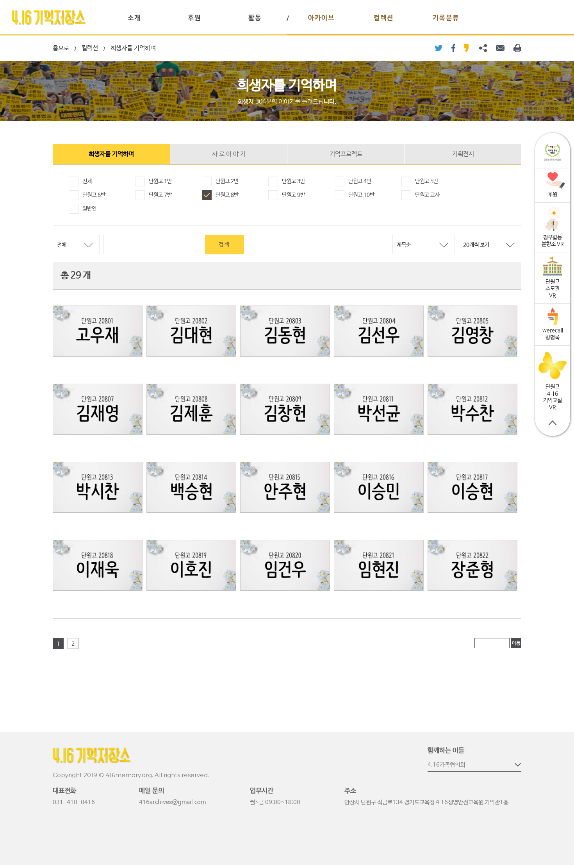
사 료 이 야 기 (229, 154)
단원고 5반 (426, 181)
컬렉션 (384, 18)
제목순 (404, 245)
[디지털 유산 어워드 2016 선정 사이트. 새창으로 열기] (552, 152)
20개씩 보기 (476, 245)
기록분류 (446, 18)
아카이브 (321, 18)
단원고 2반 (227, 181)
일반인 (89, 209)
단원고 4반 (359, 181)
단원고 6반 (93, 195)
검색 (224, 244)
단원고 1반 (160, 181)
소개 (134, 18)
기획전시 (463, 154)
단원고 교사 (427, 195)
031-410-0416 (74, 802)
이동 (516, 643)
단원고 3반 (293, 181)
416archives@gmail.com (172, 802)
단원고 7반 (160, 195)
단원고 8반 (227, 195)
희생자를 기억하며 (133, 48)
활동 (255, 18)
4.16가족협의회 (446, 764)
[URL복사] (483, 48)
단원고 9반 (293, 195)
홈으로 (61, 48)
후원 (194, 18)
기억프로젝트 (346, 154)
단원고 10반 (361, 195)
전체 (87, 181)
